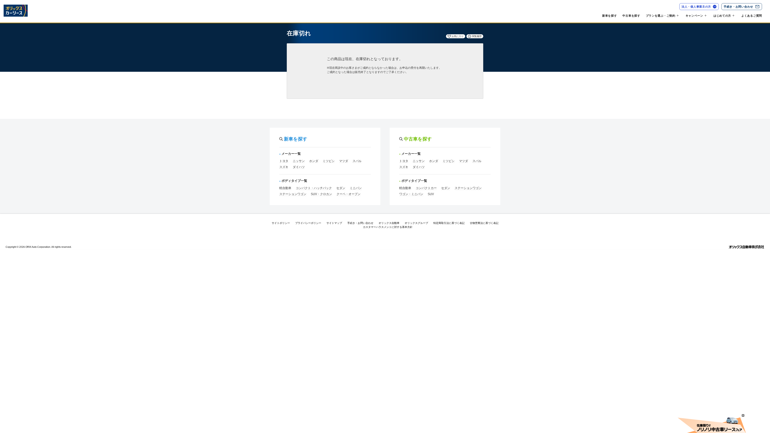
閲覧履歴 (477, 36)
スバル (357, 161)
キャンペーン (694, 15)
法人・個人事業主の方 (696, 6)
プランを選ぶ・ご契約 (660, 15)
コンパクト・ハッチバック (314, 188)
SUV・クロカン (321, 194)
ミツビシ (329, 161)
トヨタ (283, 161)
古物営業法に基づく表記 (484, 223)
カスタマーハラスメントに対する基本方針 (387, 227)
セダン (340, 188)
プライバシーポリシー (308, 223)
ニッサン (299, 161)
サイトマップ (334, 223)
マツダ (343, 161)
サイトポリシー (281, 223)
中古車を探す (631, 15)
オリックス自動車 (389, 223)
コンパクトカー (426, 188)
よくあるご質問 (751, 15)
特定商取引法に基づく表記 (449, 223)
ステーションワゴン (292, 194)
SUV (431, 194)
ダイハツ (299, 167)
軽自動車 (285, 188)
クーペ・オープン (348, 194)
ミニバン (356, 188)
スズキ (283, 167)
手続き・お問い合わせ (738, 6)
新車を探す (609, 15)
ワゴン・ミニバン (411, 194)
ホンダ (313, 161)
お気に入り (458, 36)
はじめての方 (722, 15)
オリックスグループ (416, 223)
